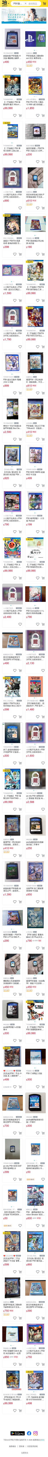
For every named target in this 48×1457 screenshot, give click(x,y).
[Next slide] (44, 39)
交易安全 (24, 1452)
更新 (42, 1439)
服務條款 (12, 1446)
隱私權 (21, 1446)
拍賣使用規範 (32, 1446)
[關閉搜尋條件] (25, 3)
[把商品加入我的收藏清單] (14, 69)
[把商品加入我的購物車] (20, 69)
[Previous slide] (27, 39)
